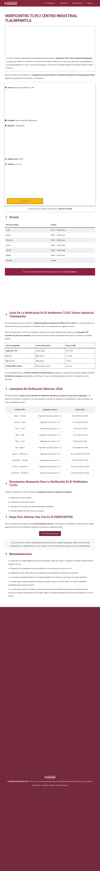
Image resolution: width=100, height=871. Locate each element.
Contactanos (36, 785)
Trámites (89, 3)
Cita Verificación (50, 3)
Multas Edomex (77, 3)
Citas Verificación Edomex (50, 533)
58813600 (18, 164)
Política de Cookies (62, 785)
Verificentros (64, 3)
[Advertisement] (50, 42)
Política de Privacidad (48, 785)
